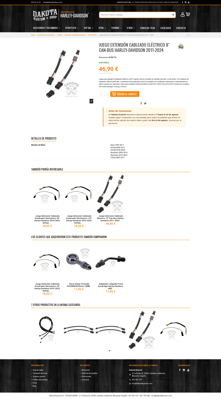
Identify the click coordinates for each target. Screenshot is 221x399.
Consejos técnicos (40, 373)
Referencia (103, 57)
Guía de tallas (38, 370)
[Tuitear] (145, 103)
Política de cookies (40, 380)
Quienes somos (39, 376)
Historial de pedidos (89, 373)
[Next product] (189, 35)
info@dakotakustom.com (52, 2)
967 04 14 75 (36, 2)
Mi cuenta (86, 370)
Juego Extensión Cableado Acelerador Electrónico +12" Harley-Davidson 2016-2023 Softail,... (79, 219)
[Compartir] (141, 103)
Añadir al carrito (127, 94)
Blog (34, 386)
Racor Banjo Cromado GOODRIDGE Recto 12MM (78, 285)
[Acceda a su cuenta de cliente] (182, 15)
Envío (35, 383)
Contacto (85, 380)
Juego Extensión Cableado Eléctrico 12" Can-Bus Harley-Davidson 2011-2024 (110, 218)
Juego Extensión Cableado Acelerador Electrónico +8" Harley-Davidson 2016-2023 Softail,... (47, 219)
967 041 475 (137, 380)
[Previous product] (188, 35)
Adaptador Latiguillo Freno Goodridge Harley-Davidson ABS (110, 286)
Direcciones (86, 376)
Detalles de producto (43, 138)
